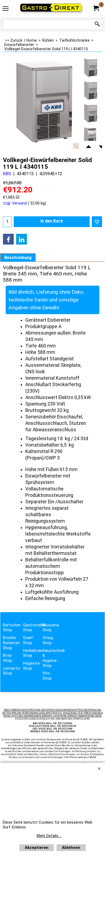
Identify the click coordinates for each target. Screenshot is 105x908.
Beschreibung (18, 257)
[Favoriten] (97, 222)
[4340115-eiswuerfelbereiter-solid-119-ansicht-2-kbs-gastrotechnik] (90, 136)
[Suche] (97, 24)
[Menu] (5, 9)
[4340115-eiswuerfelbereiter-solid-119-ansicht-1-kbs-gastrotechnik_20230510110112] (90, 91)
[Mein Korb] (96, 8)
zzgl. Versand (15, 203)
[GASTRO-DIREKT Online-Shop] (51, 8)
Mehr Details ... (49, 836)
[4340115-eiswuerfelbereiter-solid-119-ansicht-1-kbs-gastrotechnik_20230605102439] (90, 113)
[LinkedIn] (21, 239)
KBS (7, 173)
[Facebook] (8, 239)
